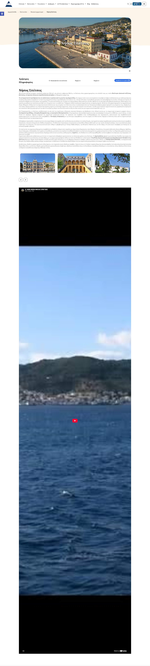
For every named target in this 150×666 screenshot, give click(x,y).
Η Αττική (21, 4)
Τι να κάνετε (41, 4)
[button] (2, 14)
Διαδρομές (51, 4)
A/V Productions (62, 4)
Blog (88, 4)
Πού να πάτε (31, 4)
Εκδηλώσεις (95, 4)
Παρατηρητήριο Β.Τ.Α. (77, 4)
